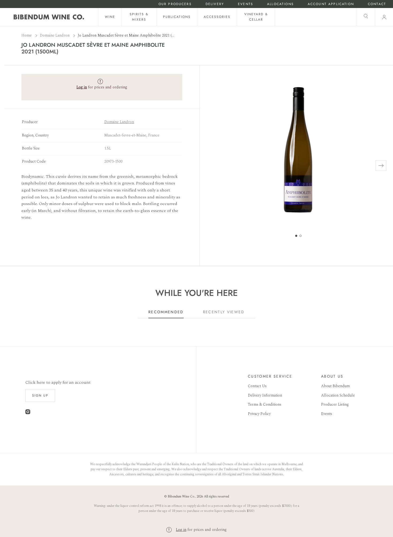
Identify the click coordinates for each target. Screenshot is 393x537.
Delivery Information (265, 395)
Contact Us (257, 386)
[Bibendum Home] (48, 17)
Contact (377, 4)
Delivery (215, 4)
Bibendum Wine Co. (181, 496)
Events (245, 4)
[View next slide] (381, 165)
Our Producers (175, 4)
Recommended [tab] (166, 312)
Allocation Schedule (338, 395)
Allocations (280, 4)
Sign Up (40, 395)
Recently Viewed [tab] (224, 312)
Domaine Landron (55, 35)
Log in (181, 529)
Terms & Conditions (264, 404)
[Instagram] (27, 413)
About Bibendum (335, 386)
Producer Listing (335, 404)
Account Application (331, 4)
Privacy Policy (259, 414)
